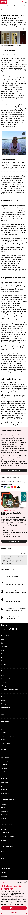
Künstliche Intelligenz (6, 679)
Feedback (3, 872)
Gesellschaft (4, 646)
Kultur (2, 650)
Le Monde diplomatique (7, 836)
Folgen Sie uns (4, 629)
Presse (3, 714)
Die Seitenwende (5, 707)
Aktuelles (3, 700)
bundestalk (4, 754)
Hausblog (3, 704)
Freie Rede (4, 768)
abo (2, 725)
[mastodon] (10, 629)
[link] (3, 6)
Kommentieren (10, 481)
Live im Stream (5, 811)
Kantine (3, 854)
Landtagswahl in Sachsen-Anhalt (9, 689)
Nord (2, 661)
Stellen (3, 711)
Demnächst (4, 804)
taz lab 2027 (4, 818)
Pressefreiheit (4, 682)
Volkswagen (4, 686)
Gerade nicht (20, 882)
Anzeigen (3, 862)
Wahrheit (3, 664)
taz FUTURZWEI (5, 833)
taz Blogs (3, 829)
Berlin (2, 657)
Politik (2, 639)
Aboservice (4, 876)
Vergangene (4, 814)
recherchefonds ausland (7, 736)
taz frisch (3, 786)
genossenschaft (5, 729)
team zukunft (4, 782)
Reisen (2, 851)
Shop (2, 858)
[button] (26, 2)
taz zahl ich (4, 732)
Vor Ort (3, 807)
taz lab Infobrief (5, 793)
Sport (2, 654)
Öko (2, 643)
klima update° (4, 761)
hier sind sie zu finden (7, 563)
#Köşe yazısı (16, 477)
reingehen (3, 771)
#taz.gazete (9, 477)
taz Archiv (3, 840)
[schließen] (25, 882)
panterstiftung (5, 739)
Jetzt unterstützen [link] (14, 470)
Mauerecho (4, 764)
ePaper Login (4, 880)
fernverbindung (5, 757)
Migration (3, 675)
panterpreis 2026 (5, 743)
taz (4, 625)
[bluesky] (13, 629)
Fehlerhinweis (19, 481)
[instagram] (16, 629)
